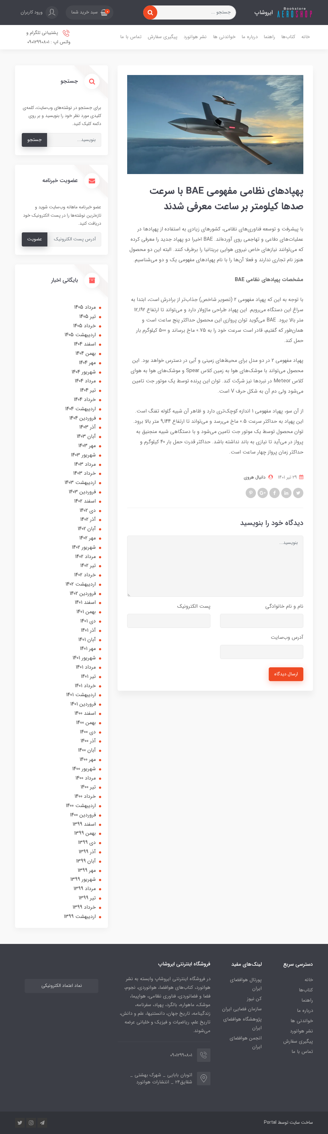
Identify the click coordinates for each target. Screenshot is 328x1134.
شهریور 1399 (83, 879)
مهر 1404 (87, 363)
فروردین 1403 (82, 492)
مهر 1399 (87, 870)
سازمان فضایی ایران (242, 1009)
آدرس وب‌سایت (287, 637)
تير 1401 (88, 676)
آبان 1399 (86, 861)
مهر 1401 (88, 649)
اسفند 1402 (85, 501)
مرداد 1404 (85, 381)
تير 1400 (88, 787)
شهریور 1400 (84, 769)
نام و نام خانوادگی (284, 606)
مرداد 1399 (84, 889)
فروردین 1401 (83, 704)
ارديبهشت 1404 (80, 409)
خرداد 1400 (85, 796)
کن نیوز (254, 999)
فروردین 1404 (82, 418)
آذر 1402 (88, 519)
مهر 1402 (87, 538)
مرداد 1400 (85, 778)
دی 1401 (88, 621)
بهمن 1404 (85, 353)
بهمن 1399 (85, 833)
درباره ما (250, 37)
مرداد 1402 (85, 557)
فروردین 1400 (83, 815)
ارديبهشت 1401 (81, 695)
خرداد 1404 (85, 400)
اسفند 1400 (85, 713)
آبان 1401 (87, 640)
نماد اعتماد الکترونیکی (61, 985)
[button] (89, 12)
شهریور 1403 (83, 455)
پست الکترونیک (193, 606)
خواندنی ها (224, 37)
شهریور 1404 (83, 372)
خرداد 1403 (84, 473)
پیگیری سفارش (162, 37)
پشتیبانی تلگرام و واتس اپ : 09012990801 (48, 37)
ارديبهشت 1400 (81, 806)
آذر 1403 (87, 427)
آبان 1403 (86, 436)
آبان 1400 (87, 750)
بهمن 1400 (86, 723)
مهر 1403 (87, 446)
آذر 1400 (88, 741)
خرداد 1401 (85, 686)
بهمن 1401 (86, 612)
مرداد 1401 (86, 667)
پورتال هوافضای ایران (246, 984)
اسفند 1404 (85, 344)
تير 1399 (87, 898)
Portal (270, 1122)
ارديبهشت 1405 (80, 335)
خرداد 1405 (84, 326)
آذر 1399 (87, 852)
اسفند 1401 (85, 602)
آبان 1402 (87, 529)
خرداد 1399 (84, 907)
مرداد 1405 (85, 307)
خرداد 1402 (85, 575)
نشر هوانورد (195, 37)
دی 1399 (87, 842)
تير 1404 (88, 390)
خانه (305, 37)
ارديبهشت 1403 (80, 483)
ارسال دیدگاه (286, 674)
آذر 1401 (88, 630)
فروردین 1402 (83, 593)
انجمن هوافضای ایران (246, 1042)
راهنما (269, 37)
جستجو (34, 140)
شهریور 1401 (84, 658)
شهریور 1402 (84, 547)
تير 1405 (87, 317)
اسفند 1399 (84, 824)
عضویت (34, 239)
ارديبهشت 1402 (80, 584)
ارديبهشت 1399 (80, 917)
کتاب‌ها (288, 37)
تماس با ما (131, 37)
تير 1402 (88, 566)
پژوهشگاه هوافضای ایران (242, 1023)
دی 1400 (88, 732)
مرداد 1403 (85, 464)
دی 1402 (87, 510)
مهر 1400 (87, 759)
